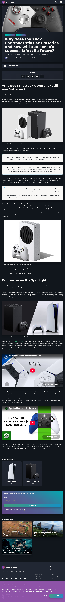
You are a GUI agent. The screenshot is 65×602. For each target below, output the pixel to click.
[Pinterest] (17, 579)
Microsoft (32, 484)
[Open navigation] (61, 2)
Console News (10, 35)
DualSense (33, 288)
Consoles (38, 570)
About (52, 570)
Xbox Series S (26, 350)
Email (5, 498)
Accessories (38, 574)
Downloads (38, 576)
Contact (52, 578)
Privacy (52, 574)
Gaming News (21, 35)
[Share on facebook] (23, 76)
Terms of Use (54, 576)
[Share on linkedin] (42, 76)
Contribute (53, 572)
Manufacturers (39, 572)
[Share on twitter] (32, 76)
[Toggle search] (56, 2)
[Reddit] (21, 579)
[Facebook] (3, 579)
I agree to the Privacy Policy (13, 510)
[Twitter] (12, 579)
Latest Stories (39, 578)
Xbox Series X (13, 350)
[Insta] (8, 579)
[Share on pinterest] (37, 76)
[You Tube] (25, 579)
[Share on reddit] (28, 76)
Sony (11, 484)
